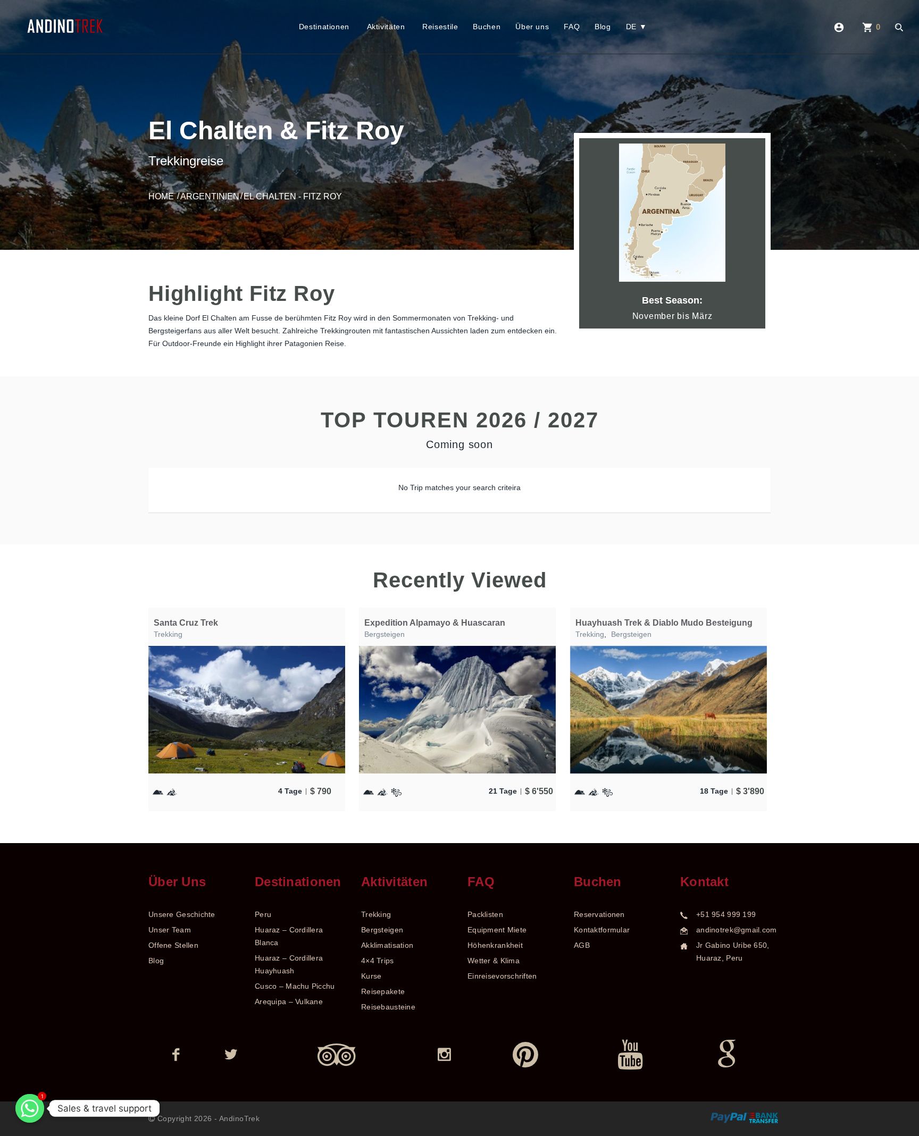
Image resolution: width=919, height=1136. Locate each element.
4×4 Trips (377, 960)
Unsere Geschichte (181, 914)
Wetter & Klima (493, 960)
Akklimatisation (387, 945)
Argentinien (209, 196)
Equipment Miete (497, 929)
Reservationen (599, 914)
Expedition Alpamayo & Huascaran (434, 622)
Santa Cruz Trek (186, 622)
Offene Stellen (173, 945)
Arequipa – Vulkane (289, 1001)
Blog (603, 26)
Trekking (168, 634)
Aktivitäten (386, 26)
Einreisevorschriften (502, 976)
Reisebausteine (388, 1007)
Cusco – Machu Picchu (295, 986)
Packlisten (485, 914)
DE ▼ (636, 26)
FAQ (572, 26)
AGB (582, 945)
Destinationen (324, 26)
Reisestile (440, 26)
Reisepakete (383, 991)
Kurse (371, 976)
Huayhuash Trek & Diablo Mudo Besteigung (664, 622)
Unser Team (169, 929)
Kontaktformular (602, 929)
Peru (263, 914)
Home (161, 196)
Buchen (486, 26)
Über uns (532, 26)
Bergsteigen (384, 634)
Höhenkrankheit (495, 945)
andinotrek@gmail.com (736, 929)
